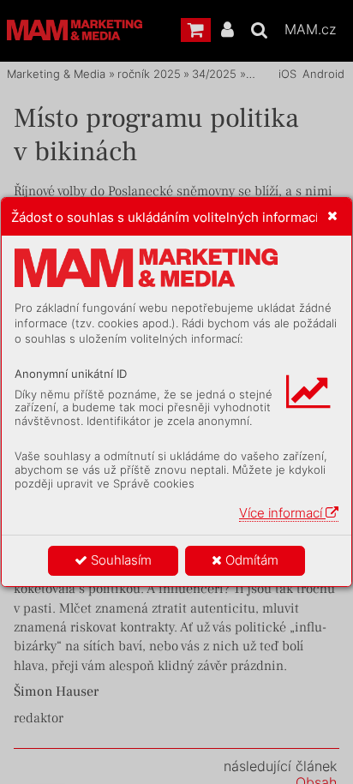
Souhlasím (119, 560)
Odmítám (250, 560)
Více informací (282, 513)
